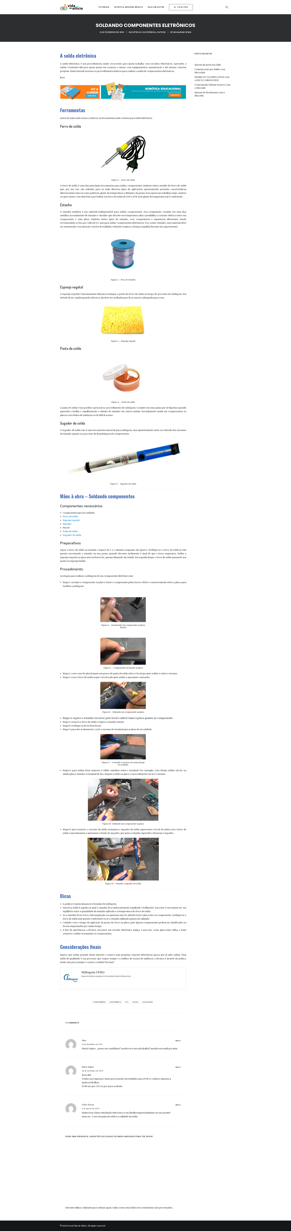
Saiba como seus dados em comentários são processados (142, 1207)
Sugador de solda (72, 535)
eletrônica (115, 1002)
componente (99, 1002)
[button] (228, 7)
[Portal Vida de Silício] (71, 7)
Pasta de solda (70, 531)
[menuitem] (103, 7)
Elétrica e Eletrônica (143, 32)
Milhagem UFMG (182, 32)
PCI (126, 1002)
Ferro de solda (70, 516)
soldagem (147, 1002)
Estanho (67, 524)
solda (135, 1002)
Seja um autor (156, 7)
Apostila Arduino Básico (128, 7)
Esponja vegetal (71, 520)
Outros (161, 32)
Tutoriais (103, 7)
